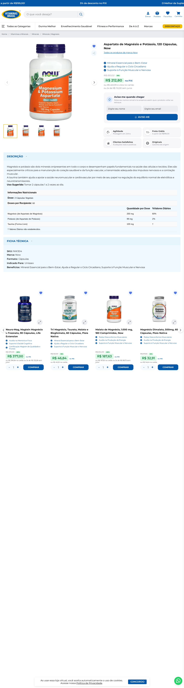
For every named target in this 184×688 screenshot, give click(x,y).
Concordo (137, 681)
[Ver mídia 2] (26, 131)
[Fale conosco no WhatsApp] (178, 681)
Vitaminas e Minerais (19, 34)
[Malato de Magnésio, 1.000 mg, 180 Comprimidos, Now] (114, 309)
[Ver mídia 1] (10, 131)
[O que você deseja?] (81, 14)
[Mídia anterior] (7, 82)
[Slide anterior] (3, 330)
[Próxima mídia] (94, 82)
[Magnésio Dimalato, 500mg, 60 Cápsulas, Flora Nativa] (159, 309)
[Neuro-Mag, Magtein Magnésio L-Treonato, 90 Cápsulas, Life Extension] (25, 309)
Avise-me (144, 117)
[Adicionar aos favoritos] (94, 46)
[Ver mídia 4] (57, 131)
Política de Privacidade (89, 683)
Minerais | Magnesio (50, 34)
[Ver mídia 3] (41, 131)
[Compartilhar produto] (94, 53)
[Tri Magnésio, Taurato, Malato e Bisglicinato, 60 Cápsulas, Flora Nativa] (70, 309)
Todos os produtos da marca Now (121, 52)
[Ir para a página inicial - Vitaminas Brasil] (11, 14)
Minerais (35, 34)
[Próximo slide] (180, 330)
